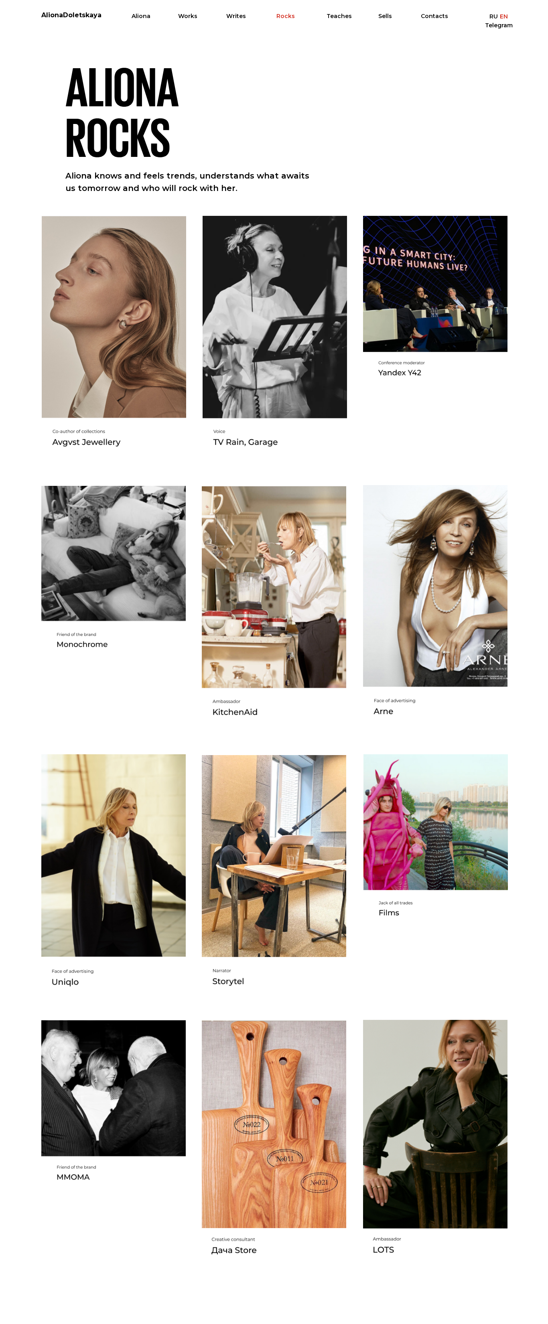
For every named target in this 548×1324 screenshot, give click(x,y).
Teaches (339, 16)
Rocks (285, 16)
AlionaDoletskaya (71, 15)
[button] (113, 1110)
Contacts (434, 16)
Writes (236, 16)
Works (187, 16)
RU (493, 16)
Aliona (141, 16)
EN (504, 16)
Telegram (499, 25)
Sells (385, 16)
